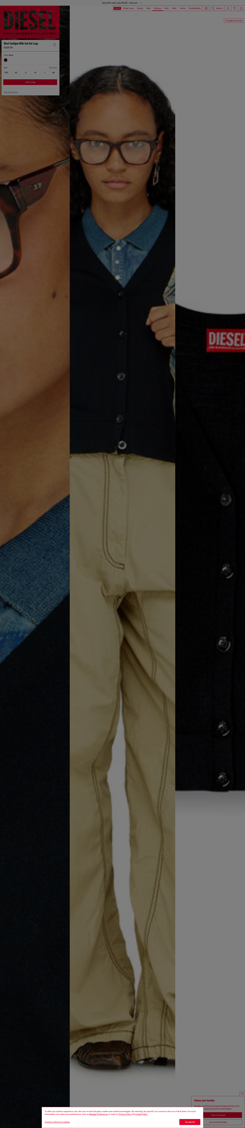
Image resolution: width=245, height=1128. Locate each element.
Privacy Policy (125, 1114)
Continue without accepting (57, 1122)
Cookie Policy (141, 1114)
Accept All (190, 1122)
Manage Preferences (98, 1114)
